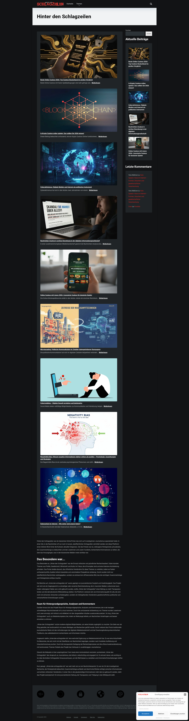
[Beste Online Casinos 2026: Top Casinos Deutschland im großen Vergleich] (78, 57)
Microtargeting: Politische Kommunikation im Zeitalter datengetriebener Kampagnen (70, 349)
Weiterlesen (96, 83)
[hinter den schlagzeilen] (50, 3)
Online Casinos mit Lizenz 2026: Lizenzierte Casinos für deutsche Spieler (66, 295)
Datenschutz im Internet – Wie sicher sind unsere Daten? (60, 524)
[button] (185, 695)
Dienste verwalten (144, 708)
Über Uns (92, 717)
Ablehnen (161, 714)
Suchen (128, 30)
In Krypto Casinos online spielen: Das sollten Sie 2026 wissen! (62, 133)
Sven (130, 206)
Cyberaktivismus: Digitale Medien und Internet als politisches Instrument (66, 187)
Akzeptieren (145, 714)
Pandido (137, 206)
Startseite (70, 4)
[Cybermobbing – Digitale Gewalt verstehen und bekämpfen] (78, 380)
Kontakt (76, 717)
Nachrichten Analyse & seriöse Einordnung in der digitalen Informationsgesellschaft (70, 241)
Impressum (167, 717)
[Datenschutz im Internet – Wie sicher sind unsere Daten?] (78, 495)
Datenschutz (159, 717)
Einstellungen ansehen (177, 714)
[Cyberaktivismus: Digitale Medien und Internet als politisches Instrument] (78, 164)
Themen (79, 4)
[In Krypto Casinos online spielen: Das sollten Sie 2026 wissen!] (78, 110)
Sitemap (68, 717)
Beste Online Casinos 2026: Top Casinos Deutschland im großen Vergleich (66, 80)
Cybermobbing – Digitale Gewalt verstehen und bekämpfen (61, 403)
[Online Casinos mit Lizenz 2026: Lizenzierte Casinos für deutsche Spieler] (78, 272)
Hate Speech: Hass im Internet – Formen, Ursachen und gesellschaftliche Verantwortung (137, 180)
